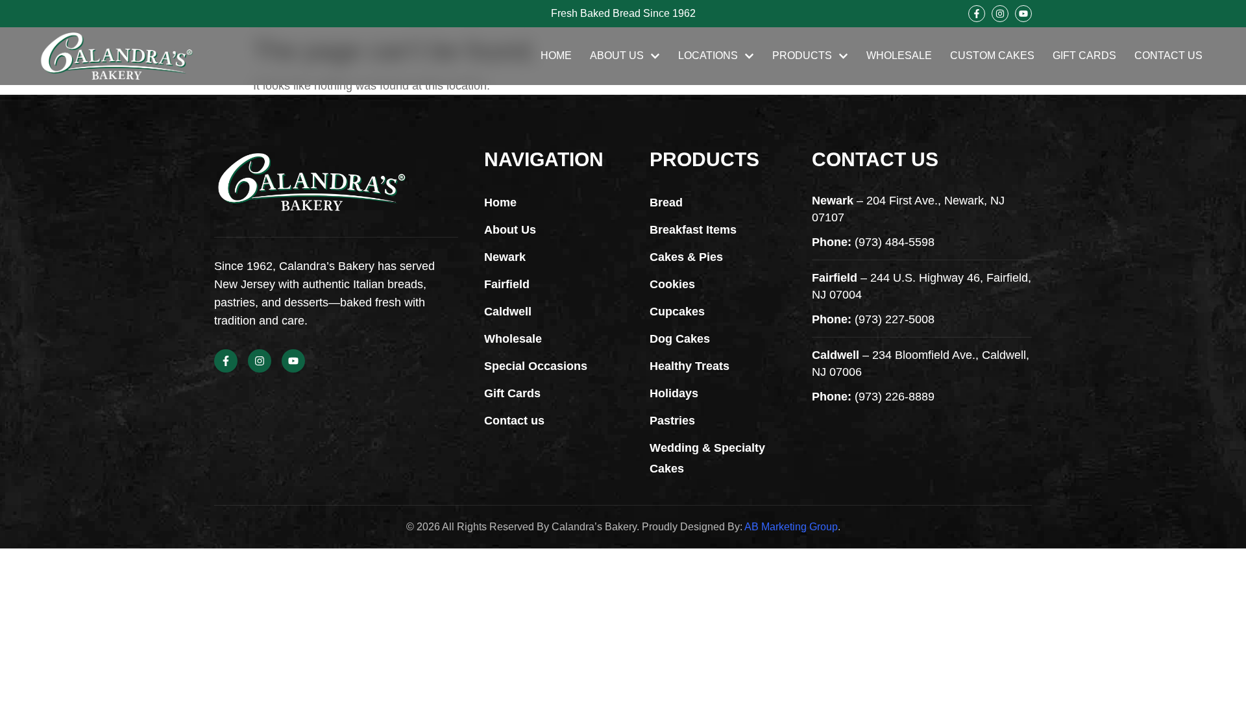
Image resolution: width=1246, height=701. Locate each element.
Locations (708, 55)
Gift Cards (1084, 55)
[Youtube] (1023, 13)
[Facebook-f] (976, 13)
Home (556, 55)
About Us (617, 55)
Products (802, 55)
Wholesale (899, 55)
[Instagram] (1000, 13)
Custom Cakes (992, 55)
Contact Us (1168, 55)
